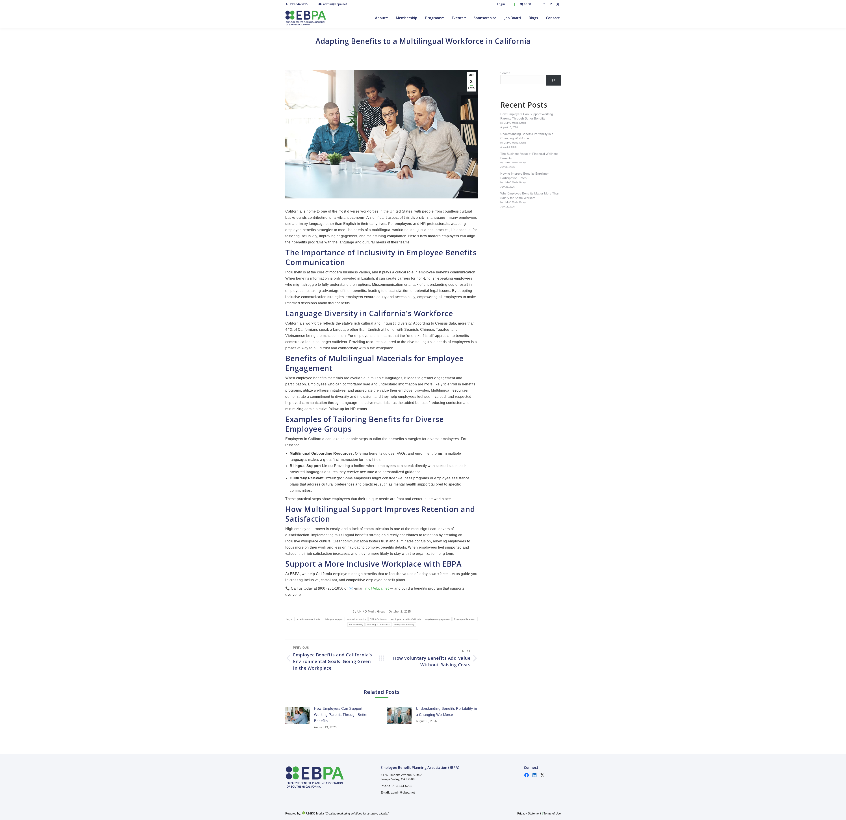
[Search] (553, 80)
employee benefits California (406, 619)
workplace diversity (404, 624)
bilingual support (334, 619)
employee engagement (437, 619)
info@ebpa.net (376, 588)
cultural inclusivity (356, 619)
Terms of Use (552, 813)
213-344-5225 (299, 4)
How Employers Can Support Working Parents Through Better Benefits (340, 715)
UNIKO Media (314, 813)
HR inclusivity (356, 624)
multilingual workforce (378, 624)
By (368, 611)
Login (501, 4)
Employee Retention (465, 619)
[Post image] (297, 715)
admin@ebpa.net (335, 4)
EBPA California (378, 619)
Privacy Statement (529, 813)
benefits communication (308, 619)
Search (505, 73)
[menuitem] (381, 18)
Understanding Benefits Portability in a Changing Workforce (446, 712)
